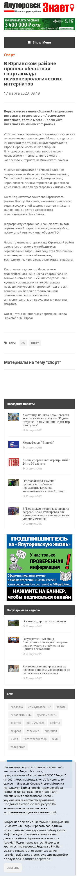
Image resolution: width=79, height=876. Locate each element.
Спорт (9, 54)
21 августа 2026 (34, 678)
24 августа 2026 (34, 430)
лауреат (16, 731)
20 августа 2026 (34, 626)
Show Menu (42, 42)
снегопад (51, 731)
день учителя (36, 723)
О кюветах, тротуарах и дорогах (44, 621)
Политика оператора (35, 859)
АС (23, 343)
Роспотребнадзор (35, 739)
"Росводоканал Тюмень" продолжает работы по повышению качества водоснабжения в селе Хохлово (44, 486)
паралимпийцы (21, 715)
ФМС (55, 739)
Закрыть (13, 868)
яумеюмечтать (46, 715)
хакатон (16, 723)
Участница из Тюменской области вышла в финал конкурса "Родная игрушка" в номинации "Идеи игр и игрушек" (46, 420)
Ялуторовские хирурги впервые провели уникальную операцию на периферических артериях (46, 670)
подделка (17, 707)
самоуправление (39, 707)
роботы (61, 707)
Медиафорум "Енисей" (38, 442)
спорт (35, 343)
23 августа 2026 (34, 496)
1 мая (14, 739)
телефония (18, 747)
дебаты (55, 723)
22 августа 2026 (34, 523)
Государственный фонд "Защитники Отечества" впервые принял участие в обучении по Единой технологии (45, 644)
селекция (33, 731)
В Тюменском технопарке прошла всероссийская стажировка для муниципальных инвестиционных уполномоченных (46, 514)
